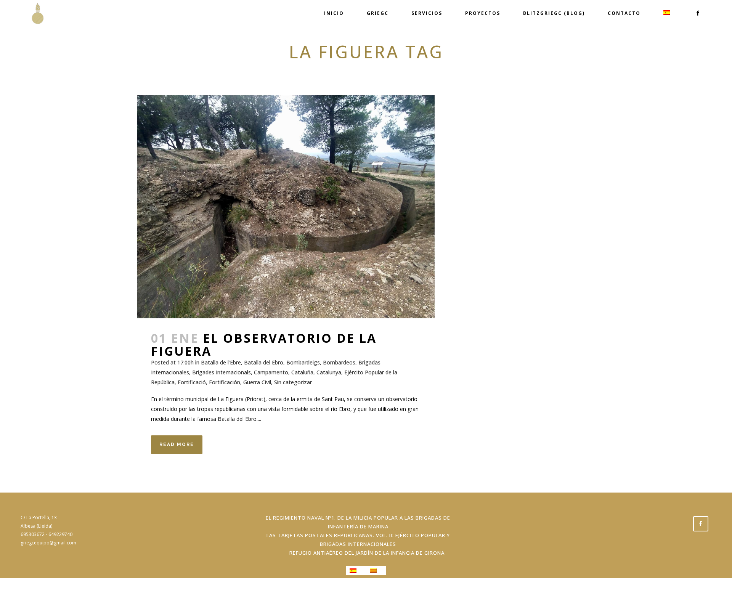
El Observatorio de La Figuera (264, 344)
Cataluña (302, 372)
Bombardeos (339, 362)
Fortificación (224, 382)
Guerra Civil (257, 382)
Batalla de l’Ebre (221, 362)
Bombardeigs (303, 362)
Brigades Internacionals (221, 372)
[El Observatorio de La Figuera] (286, 206)
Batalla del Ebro (263, 362)
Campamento (271, 372)
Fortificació (192, 382)
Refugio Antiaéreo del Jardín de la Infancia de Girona (367, 552)
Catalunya (328, 372)
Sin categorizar (293, 382)
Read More (176, 444)
